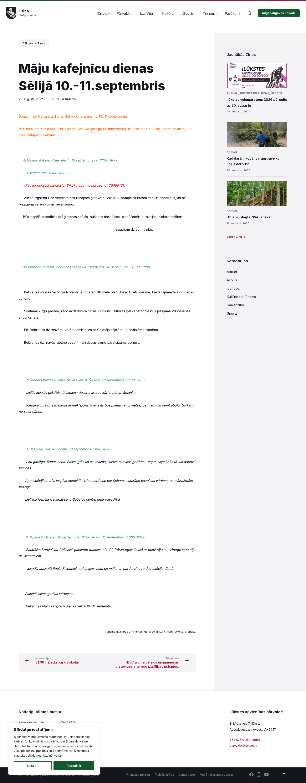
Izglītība (233, 288)
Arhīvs (232, 280)
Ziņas (41, 43)
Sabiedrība (235, 305)
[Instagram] (259, 774)
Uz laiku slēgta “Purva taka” (249, 217)
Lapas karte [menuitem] (187, 774)
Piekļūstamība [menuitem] (164, 774)
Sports (276, 93)
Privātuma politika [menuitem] (138, 774)
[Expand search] (249, 13)
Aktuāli (232, 93)
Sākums (28, 43)
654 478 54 (68, 722)
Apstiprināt (74, 765)
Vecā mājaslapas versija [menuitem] (216, 774)
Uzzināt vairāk (52, 755)
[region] (54, 749)
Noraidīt (33, 765)
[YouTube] (266, 774)
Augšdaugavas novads (279, 13)
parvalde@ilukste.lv (243, 745)
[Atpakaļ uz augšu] (284, 774)
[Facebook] (251, 774)
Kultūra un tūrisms (62, 99)
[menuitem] (102, 13)
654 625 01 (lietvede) (245, 740)
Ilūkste (26, 11)
